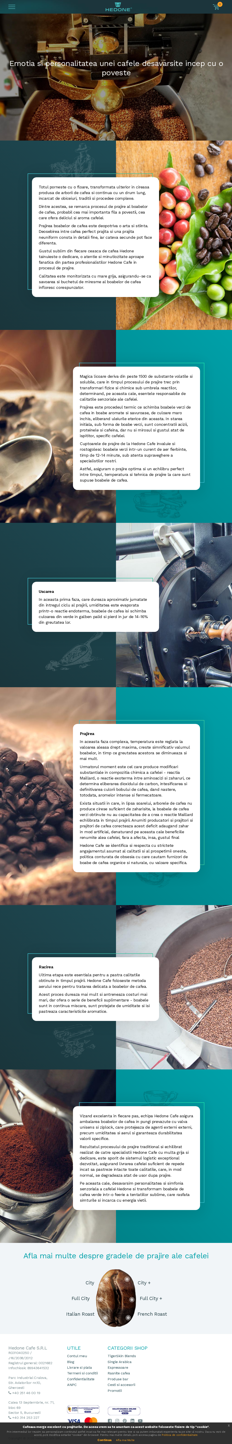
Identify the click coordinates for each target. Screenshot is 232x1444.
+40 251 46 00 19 (26, 1393)
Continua (104, 1440)
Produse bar (118, 1379)
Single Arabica (119, 1362)
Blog (70, 1362)
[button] (216, 7)
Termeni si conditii (82, 1373)
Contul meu (77, 1356)
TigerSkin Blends (122, 1356)
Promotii (115, 1390)
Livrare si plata (79, 1367)
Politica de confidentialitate (180, 1435)
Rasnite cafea (119, 1373)
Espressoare (118, 1367)
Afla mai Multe (125, 1440)
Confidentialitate (80, 1379)
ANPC (72, 1385)
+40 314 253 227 (25, 1417)
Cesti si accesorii (121, 1385)
